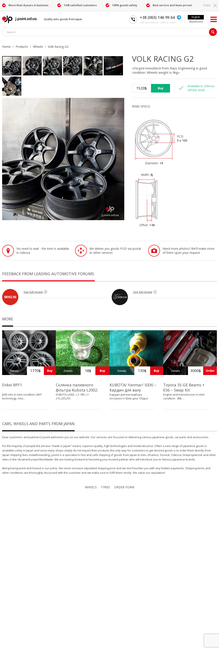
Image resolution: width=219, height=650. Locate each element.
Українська (196, 21)
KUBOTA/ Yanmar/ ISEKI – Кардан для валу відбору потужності (133, 390)
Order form (124, 487)
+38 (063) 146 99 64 (157, 17)
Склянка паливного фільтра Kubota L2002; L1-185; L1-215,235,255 (77, 390)
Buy (160, 88)
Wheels (38, 47)
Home (6, 47)
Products (22, 47)
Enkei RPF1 (12, 384)
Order (210, 371)
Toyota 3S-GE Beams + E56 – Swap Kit (183, 387)
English (196, 17)
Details (14, 371)
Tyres (105, 487)
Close (206, 5)
